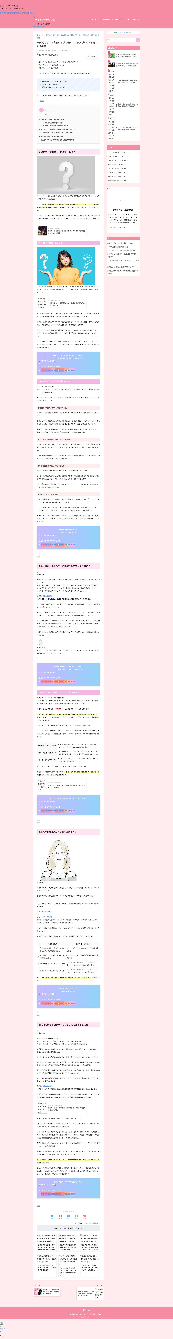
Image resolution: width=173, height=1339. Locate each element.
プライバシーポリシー (96, 1314)
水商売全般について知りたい (118, 181)
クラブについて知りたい (92, 1223)
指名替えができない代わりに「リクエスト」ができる (59, 132)
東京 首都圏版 (5, 13)
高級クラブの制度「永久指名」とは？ (53, 120)
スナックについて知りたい (117, 172)
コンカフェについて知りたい (118, 168)
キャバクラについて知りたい (118, 160)
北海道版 (31, 13)
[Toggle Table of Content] (45, 114)
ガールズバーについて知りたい (119, 156)
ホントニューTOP (96, 19)
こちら (114, 228)
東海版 (16, 13)
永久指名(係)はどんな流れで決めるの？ (53, 136)
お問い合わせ (74, 1314)
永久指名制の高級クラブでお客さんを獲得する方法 (57, 140)
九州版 (21, 13)
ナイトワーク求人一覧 (132, 19)
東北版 (25, 13)
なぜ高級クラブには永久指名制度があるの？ (56, 125)
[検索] (138, 40)
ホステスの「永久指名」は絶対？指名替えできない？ (58, 129)
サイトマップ (84, 1314)
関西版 (12, 13)
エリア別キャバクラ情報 (116, 152)
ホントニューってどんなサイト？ (113, 19)
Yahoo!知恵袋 (47, 596)
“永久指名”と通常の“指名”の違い (53, 123)
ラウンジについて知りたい (117, 176)
